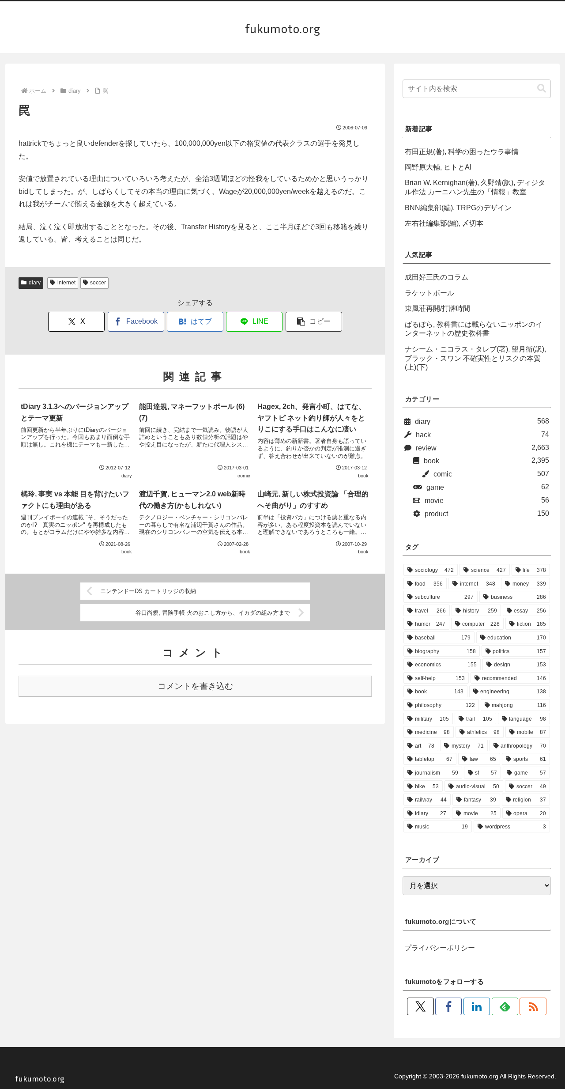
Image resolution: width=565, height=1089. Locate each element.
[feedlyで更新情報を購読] (505, 1006)
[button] (314, 322)
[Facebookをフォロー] (448, 1006)
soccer (98, 283)
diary (35, 283)
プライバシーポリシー (439, 948)
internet (66, 283)
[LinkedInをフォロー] (476, 1006)
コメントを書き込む (195, 686)
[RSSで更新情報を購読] (533, 1006)
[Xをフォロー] (420, 1006)
